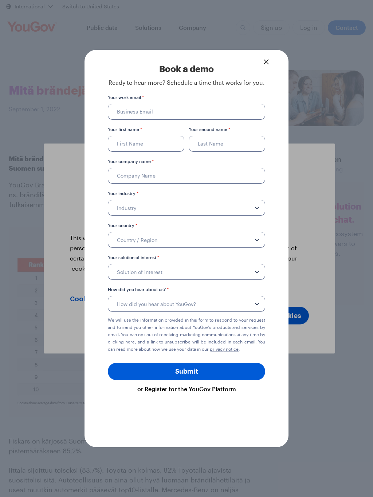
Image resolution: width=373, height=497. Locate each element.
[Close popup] (266, 62)
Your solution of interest (133, 257)
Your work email (126, 97)
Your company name (131, 161)
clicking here (121, 341)
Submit (186, 371)
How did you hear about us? (138, 289)
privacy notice (224, 348)
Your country (122, 225)
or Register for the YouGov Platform (186, 388)
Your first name (125, 129)
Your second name (209, 129)
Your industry (123, 193)
